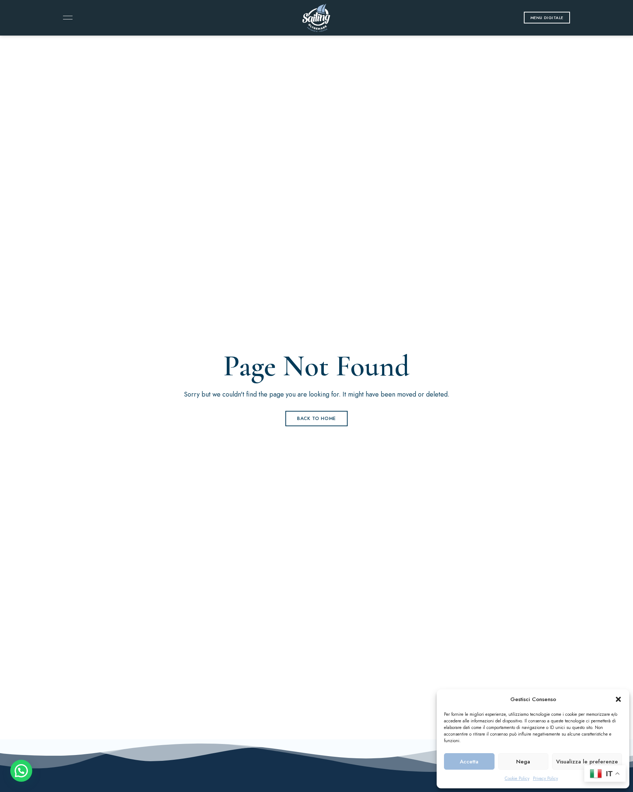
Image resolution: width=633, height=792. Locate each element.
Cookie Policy (517, 778)
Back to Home (316, 418)
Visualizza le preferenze (587, 762)
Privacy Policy (545, 778)
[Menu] (66, 17)
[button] (618, 699)
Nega (523, 762)
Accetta (469, 762)
